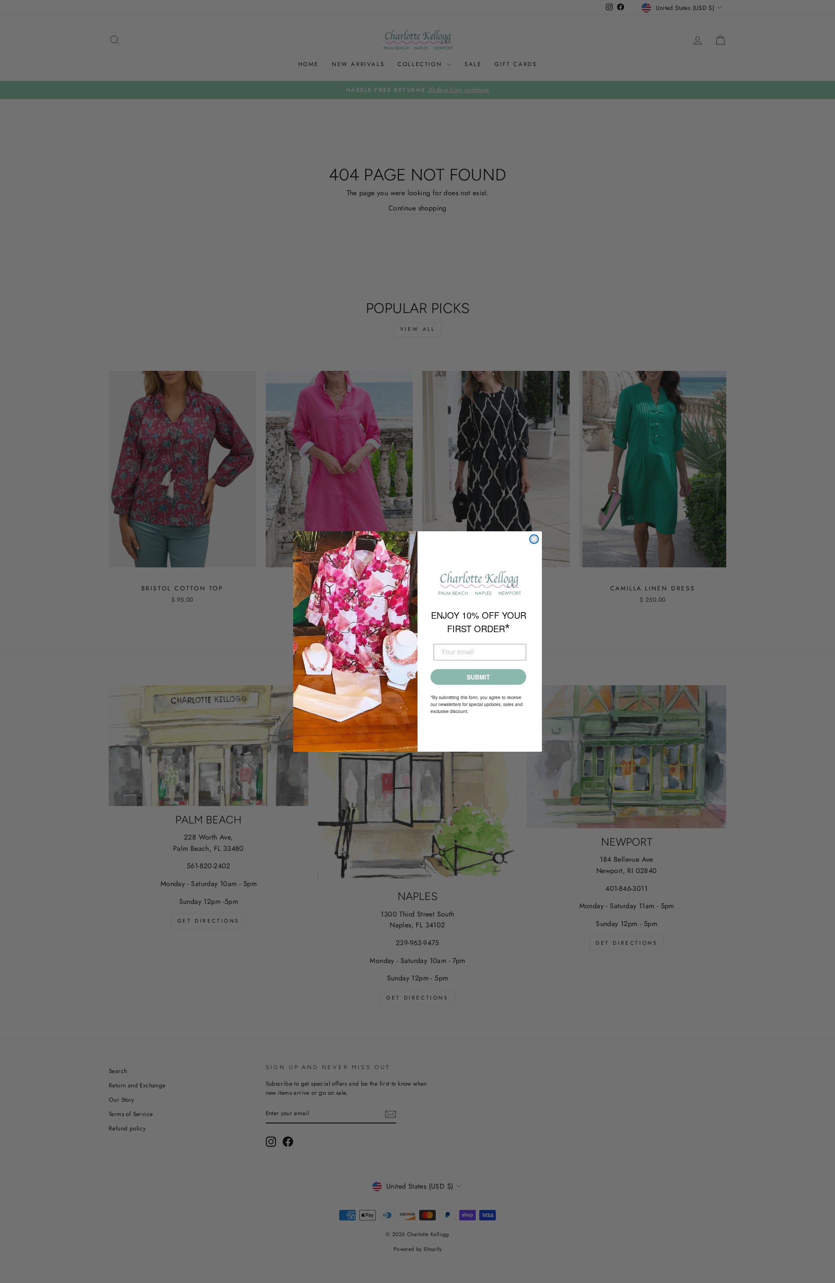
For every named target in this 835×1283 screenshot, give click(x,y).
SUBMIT (478, 677)
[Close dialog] (534, 539)
